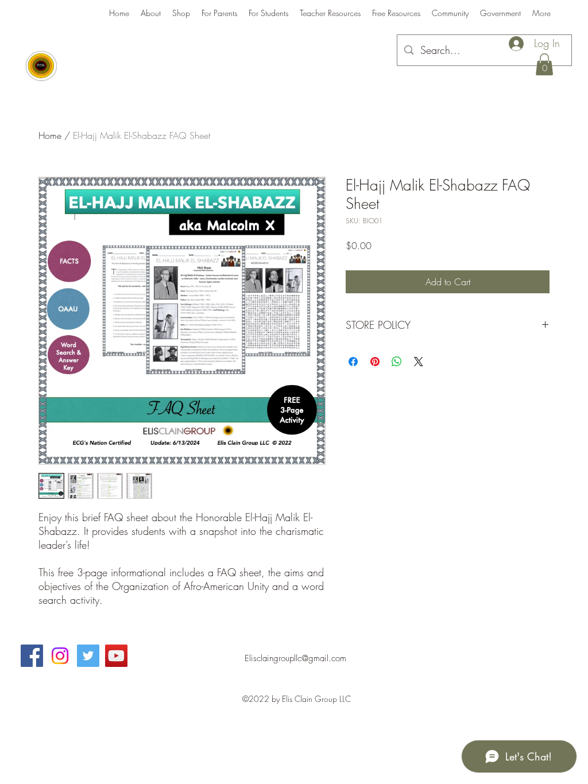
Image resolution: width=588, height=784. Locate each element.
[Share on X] (418, 361)
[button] (544, 64)
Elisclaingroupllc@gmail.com (295, 658)
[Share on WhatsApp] (397, 361)
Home (49, 135)
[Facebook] (32, 656)
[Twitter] (88, 656)
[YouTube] (116, 656)
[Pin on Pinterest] (375, 361)
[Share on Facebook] (353, 361)
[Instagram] (60, 656)
